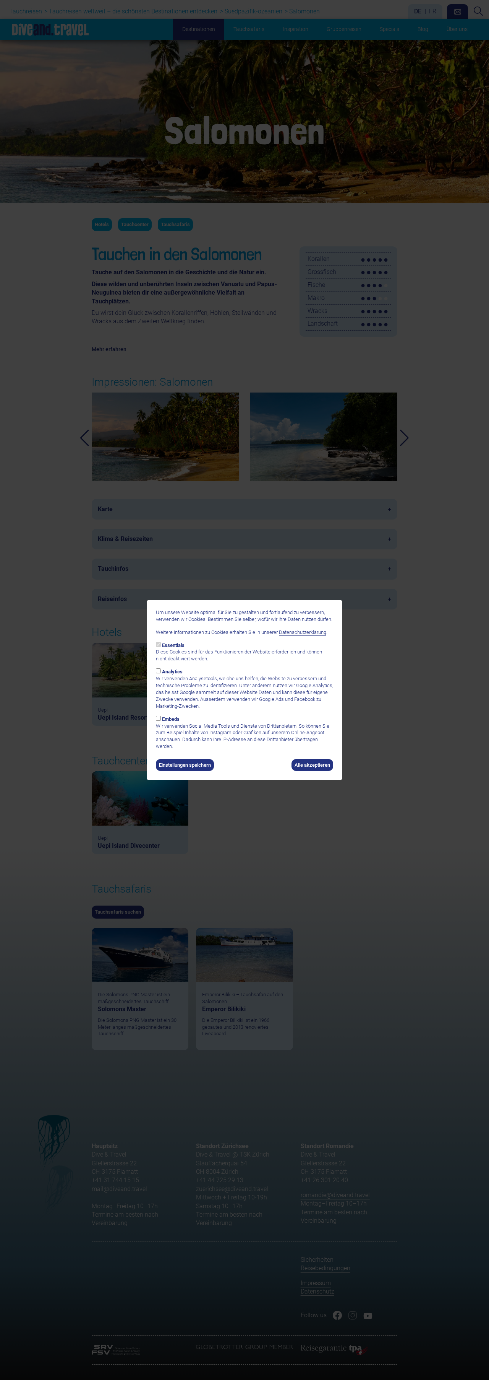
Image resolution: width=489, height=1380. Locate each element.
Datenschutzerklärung (302, 632)
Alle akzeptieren (312, 765)
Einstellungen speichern (185, 765)
